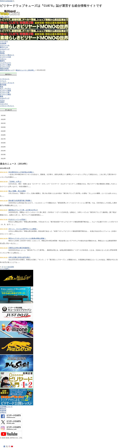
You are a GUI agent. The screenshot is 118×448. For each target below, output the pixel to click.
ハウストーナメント (7, 106)
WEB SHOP (4, 68)
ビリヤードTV (5, 66)
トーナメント (4, 79)
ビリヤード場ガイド (7, 55)
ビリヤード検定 (5, 64)
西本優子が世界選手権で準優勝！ (20, 200)
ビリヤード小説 (5, 57)
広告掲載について (6, 406)
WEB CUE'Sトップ (7, 70)
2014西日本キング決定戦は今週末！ (21, 172)
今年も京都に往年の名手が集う (19, 257)
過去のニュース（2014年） (25, 70)
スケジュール (4, 45)
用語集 (2, 53)
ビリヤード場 (4, 92)
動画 (1, 96)
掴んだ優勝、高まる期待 (17, 191)
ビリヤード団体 (5, 90)
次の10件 (10, 267)
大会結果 (3, 43)
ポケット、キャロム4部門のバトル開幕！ (23, 229)
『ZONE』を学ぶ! (14, 181)
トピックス (4, 41)
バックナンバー (5, 63)
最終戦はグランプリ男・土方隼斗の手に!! (23, 210)
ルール (2, 51)
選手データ (4, 47)
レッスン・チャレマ (7, 83)
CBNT (2, 102)
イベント (3, 81)
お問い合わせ (4, 17)
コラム (2, 100)
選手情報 (3, 84)
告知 (1, 86)
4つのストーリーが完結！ (17, 219)
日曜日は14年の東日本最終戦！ (19, 248)
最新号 (2, 61)
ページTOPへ (5, 269)
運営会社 (3, 408)
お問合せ (3, 412)
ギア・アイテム (5, 88)
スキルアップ (4, 49)
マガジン (3, 59)
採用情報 (3, 410)
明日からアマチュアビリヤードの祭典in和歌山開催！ (27, 238)
